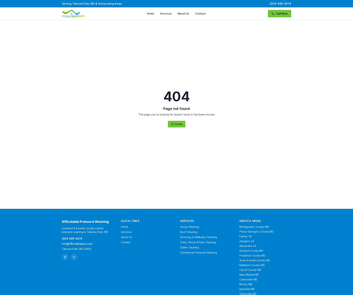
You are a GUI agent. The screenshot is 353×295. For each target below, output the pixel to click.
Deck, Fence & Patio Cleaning (198, 242)
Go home (176, 124)
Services (166, 13)
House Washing (189, 226)
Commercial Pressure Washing (198, 252)
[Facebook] (65, 257)
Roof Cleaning (188, 231)
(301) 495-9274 (280, 3)
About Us (183, 13)
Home (150, 13)
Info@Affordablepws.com (77, 243)
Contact (200, 13)
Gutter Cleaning (189, 247)
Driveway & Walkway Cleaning (198, 237)
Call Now (282, 13)
